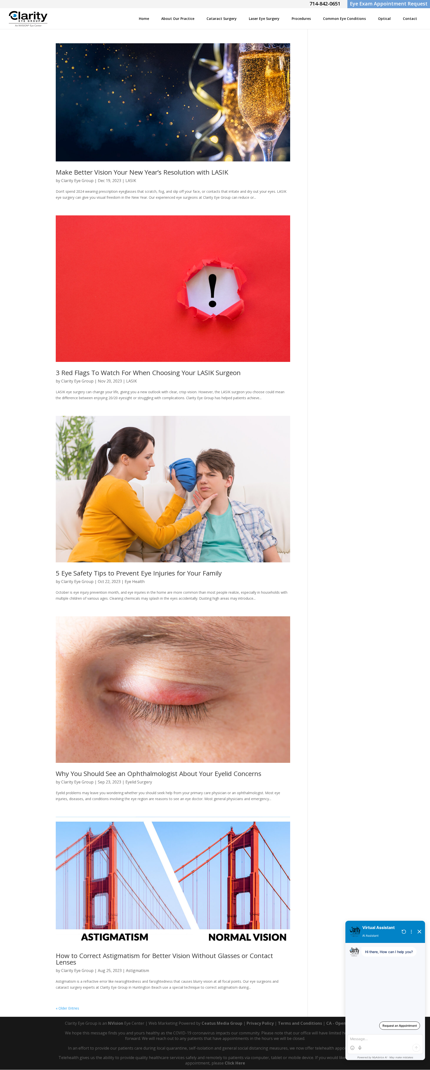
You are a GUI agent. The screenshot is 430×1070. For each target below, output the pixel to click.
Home (144, 18)
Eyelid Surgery (138, 782)
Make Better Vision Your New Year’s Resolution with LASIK (142, 172)
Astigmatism (137, 970)
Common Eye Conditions (344, 18)
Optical (384, 18)
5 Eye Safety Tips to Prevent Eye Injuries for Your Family (139, 573)
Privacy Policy (260, 1023)
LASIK (130, 180)
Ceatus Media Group (222, 1023)
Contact (410, 18)
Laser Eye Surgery (264, 18)
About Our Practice (177, 18)
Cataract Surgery (222, 18)
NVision (115, 1023)
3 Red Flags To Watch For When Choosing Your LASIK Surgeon (148, 372)
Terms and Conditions (300, 1023)
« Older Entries (67, 1008)
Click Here (235, 1063)
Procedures (301, 18)
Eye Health (135, 581)
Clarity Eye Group (77, 180)
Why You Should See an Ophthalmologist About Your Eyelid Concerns (158, 773)
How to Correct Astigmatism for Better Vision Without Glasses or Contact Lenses (164, 959)
